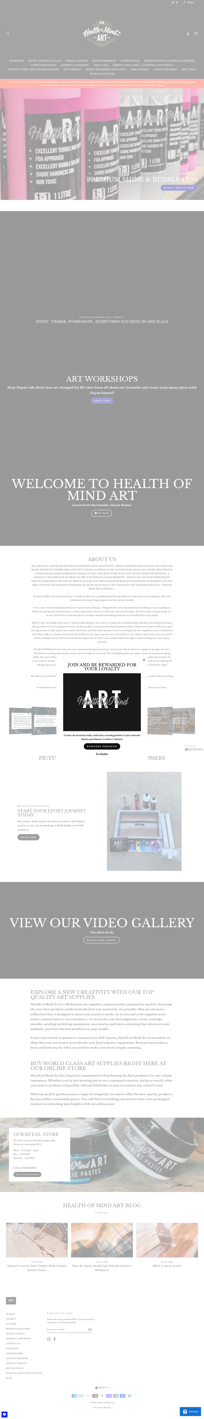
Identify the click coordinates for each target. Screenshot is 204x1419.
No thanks (102, 753)
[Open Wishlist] (4, 1415)
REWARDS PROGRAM (102, 746)
